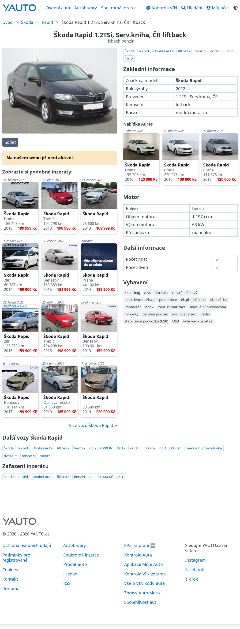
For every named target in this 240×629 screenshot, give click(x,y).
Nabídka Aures (138, 124)
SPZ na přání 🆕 (139, 545)
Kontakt (10, 579)
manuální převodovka (204, 448)
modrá (45, 455)
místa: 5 (28, 455)
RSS (67, 583)
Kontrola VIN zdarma (145, 574)
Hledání (71, 574)
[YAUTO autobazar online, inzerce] (19, 7)
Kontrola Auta (138, 555)
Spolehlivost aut (140, 602)
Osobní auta (58, 8)
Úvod (7, 22)
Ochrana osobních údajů (26, 545)
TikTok (191, 579)
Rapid (47, 22)
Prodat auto (75, 564)
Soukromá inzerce (119, 8)
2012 (129, 58)
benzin (200, 51)
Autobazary (85, 8)
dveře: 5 (10, 455)
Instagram (195, 560)
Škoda (27, 22)
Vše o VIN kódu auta (144, 583)
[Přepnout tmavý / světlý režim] (235, 7)
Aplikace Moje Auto (143, 564)
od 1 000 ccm (170, 448)
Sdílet (10, 142)
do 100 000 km (142, 448)
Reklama (10, 588)
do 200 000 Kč (221, 51)
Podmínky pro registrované (16, 557)
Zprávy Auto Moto (142, 593)
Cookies (10, 569)
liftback (184, 51)
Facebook (194, 569)
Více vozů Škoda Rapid (91, 425)
